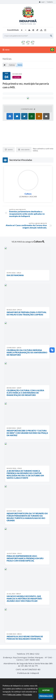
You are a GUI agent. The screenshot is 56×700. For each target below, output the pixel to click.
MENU (7, 50)
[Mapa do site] (41, 30)
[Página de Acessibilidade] (45, 30)
